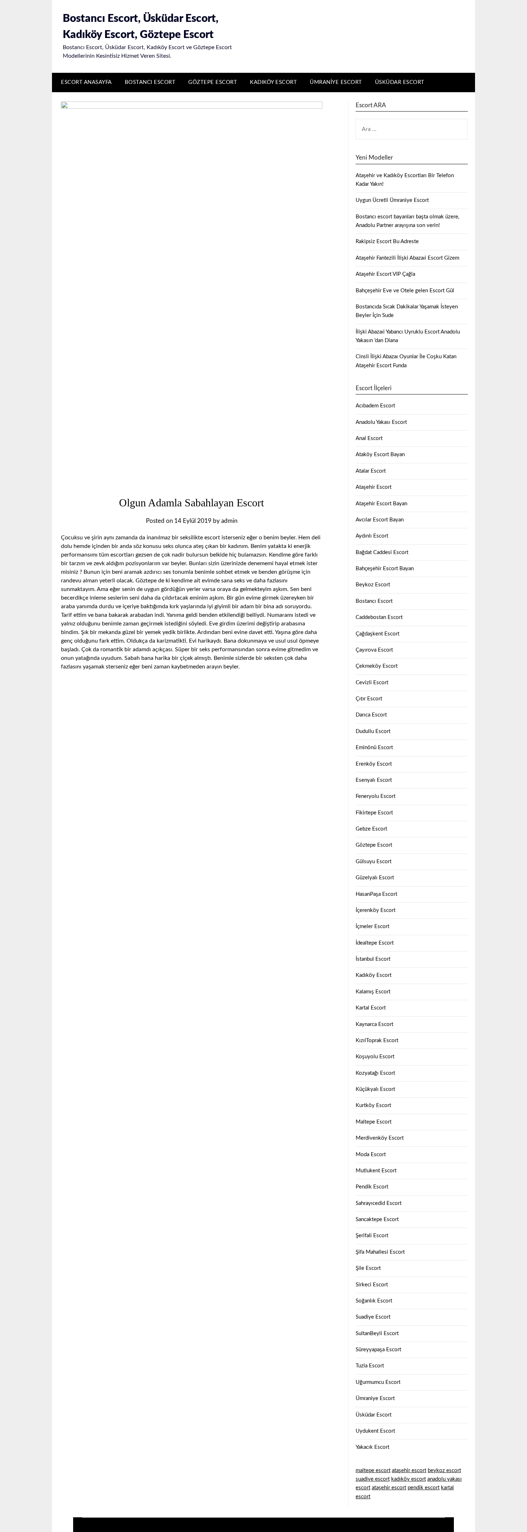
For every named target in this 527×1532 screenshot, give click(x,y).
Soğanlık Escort (374, 1301)
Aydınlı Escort (372, 536)
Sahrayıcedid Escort (379, 1203)
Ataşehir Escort (373, 487)
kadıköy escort (408, 1479)
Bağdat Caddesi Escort (382, 552)
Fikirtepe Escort (374, 812)
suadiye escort (373, 1479)
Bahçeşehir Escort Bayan (385, 568)
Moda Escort (371, 1154)
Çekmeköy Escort (377, 666)
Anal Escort (369, 438)
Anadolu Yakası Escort (381, 422)
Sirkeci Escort (372, 1284)
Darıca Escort (371, 715)
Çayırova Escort (374, 650)
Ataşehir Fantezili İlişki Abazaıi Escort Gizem (407, 258)
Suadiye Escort (373, 1317)
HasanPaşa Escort (376, 894)
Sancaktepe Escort (377, 1219)
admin (229, 521)
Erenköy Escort (374, 764)
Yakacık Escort (372, 1447)
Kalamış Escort (373, 991)
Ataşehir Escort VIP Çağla (385, 274)
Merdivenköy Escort (380, 1138)
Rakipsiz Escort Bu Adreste (387, 241)
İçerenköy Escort (375, 910)
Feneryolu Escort (375, 796)
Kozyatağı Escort (375, 1073)
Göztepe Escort (212, 82)
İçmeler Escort (372, 926)
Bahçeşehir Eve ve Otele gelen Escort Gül (405, 290)
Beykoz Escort (373, 584)
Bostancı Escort (150, 82)
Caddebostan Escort (379, 617)
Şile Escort (368, 1268)
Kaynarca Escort (374, 1024)
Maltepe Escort (373, 1122)
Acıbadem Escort (375, 405)
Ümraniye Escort (336, 82)
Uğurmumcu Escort (378, 1382)
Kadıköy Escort (273, 82)
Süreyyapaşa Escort (378, 1349)
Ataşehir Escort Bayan (381, 503)
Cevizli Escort (372, 682)
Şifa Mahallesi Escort (380, 1252)
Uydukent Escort (375, 1431)
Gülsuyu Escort (373, 861)
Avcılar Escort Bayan (380, 520)
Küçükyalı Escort (375, 1089)
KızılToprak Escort (377, 1040)
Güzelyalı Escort (375, 877)
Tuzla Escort (370, 1365)
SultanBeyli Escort (377, 1333)
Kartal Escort (371, 1008)
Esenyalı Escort (374, 780)
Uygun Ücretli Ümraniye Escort (392, 200)
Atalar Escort (371, 471)
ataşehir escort (409, 1470)
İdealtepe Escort (375, 943)
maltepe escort (373, 1470)
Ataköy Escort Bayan (380, 454)
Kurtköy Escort (373, 1105)
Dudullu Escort (373, 731)
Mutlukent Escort (376, 1170)
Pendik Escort (372, 1187)
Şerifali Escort (372, 1235)
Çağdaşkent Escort (377, 634)
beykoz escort (444, 1470)
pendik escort (424, 1487)
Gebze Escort (371, 829)
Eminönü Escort (374, 747)
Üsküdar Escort (399, 82)
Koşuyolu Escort (375, 1056)
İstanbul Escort (373, 959)
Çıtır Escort (369, 698)
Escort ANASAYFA (86, 82)
